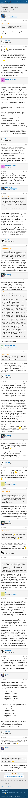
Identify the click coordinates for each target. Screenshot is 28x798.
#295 (26, 557)
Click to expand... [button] (14, 209)
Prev (9, 773)
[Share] (23, 21)
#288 (26, 280)
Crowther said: (5, 491)
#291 (26, 441)
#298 (26, 680)
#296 (26, 598)
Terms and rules (11, 792)
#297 (26, 656)
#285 (26, 171)
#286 (26, 193)
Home (2, 793)
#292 (26, 468)
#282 (26, 46)
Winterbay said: (5, 354)
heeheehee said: (5, 560)
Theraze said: (5, 23)
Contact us (3, 792)
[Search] (26, 1)
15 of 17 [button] (14, 773)
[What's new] (23, 1)
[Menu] (2, 1)
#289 (26, 351)
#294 (26, 527)
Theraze (4, 11)
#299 (26, 737)
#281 (26, 20)
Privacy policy (19, 792)
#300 (26, 753)
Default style (5, 790)
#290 (26, 381)
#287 (26, 245)
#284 (26, 144)
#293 (26, 488)
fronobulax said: (5, 248)
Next (19, 773)
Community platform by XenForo (13, 796)
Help (24, 792)
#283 (26, 85)
